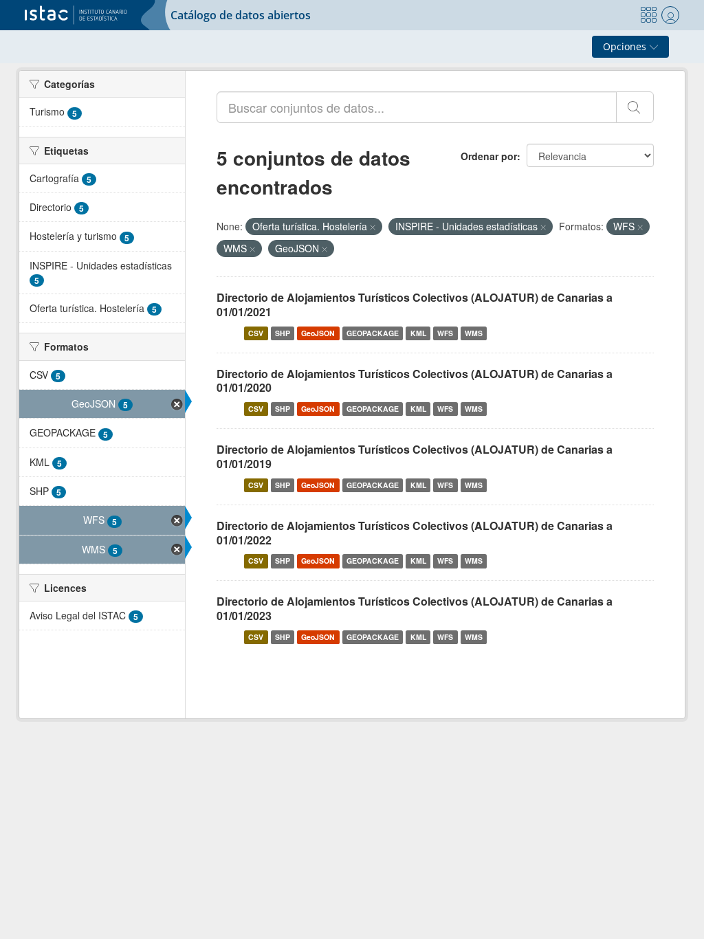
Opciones (626, 46)
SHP (282, 333)
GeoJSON (318, 333)
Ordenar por (489, 156)
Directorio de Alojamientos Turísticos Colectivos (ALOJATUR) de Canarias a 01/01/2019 (415, 456)
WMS (474, 333)
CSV (255, 333)
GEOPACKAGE (372, 333)
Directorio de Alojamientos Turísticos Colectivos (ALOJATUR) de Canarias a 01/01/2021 (415, 304)
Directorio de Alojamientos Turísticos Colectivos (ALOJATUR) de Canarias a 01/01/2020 (415, 381)
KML (418, 333)
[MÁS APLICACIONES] (648, 15)
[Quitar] (372, 226)
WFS (445, 333)
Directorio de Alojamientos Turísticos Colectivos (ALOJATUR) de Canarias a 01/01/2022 (415, 533)
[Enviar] (635, 107)
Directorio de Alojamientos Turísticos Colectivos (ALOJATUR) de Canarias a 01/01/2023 (415, 608)
